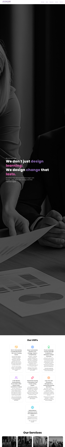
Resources (51, 2)
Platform (61, 2)
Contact (56, 2)
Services (42, 2)
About (47, 2)
